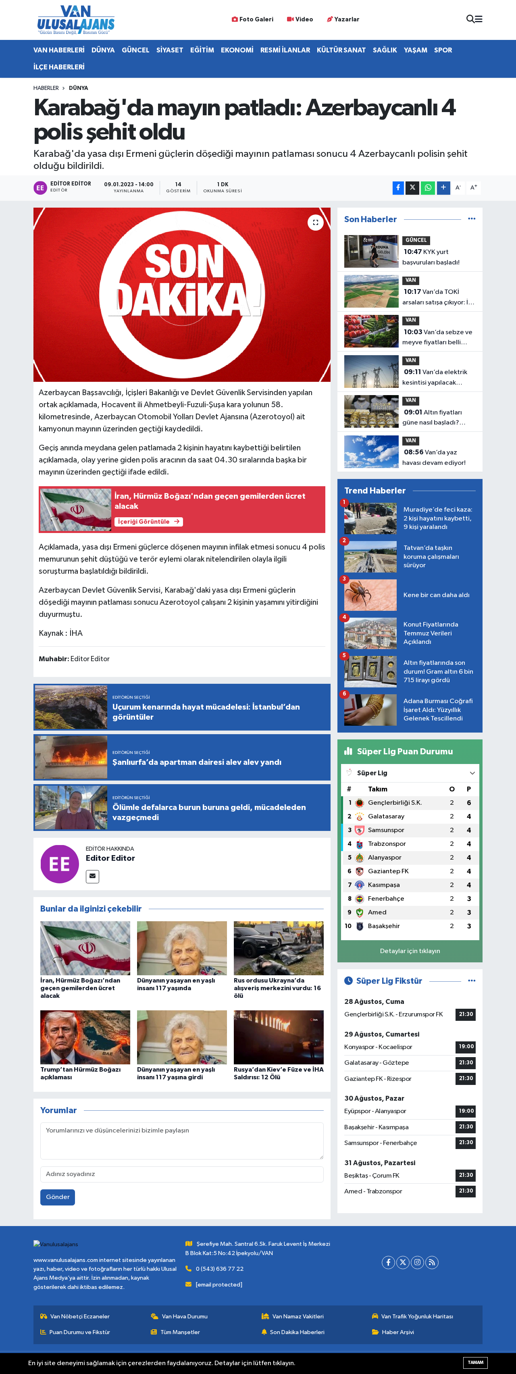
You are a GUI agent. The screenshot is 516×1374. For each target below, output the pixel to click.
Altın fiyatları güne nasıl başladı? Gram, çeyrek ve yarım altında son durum (435, 418)
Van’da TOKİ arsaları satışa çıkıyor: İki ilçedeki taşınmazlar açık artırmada (437, 298)
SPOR (443, 50)
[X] (403, 1262)
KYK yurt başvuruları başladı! (431, 257)
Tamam (475, 1362)
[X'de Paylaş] (412, 188)
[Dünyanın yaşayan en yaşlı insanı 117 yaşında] (182, 948)
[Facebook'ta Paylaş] (398, 188)
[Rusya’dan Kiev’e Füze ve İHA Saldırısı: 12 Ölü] (279, 1037)
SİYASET (169, 50)
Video (304, 20)
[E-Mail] (92, 876)
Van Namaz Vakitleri (298, 1317)
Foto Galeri (256, 20)
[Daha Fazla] (443, 188)
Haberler (46, 88)
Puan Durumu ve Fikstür (80, 1332)
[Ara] (470, 20)
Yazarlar (347, 20)
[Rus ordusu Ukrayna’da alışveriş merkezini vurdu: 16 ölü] (279, 948)
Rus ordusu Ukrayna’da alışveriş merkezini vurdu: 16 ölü (277, 988)
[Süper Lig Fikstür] (472, 981)
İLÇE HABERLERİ (59, 67)
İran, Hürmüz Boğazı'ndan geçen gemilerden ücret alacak (80, 988)
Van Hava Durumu (185, 1317)
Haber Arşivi (398, 1332)
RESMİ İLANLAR (285, 50)
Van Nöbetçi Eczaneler (80, 1317)
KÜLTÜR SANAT (341, 50)
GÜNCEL (136, 50)
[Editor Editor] (59, 863)
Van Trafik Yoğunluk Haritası (417, 1317)
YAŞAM (415, 50)
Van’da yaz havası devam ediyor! (434, 457)
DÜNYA (103, 50)
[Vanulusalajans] (75, 20)
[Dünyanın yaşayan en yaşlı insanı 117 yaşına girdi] (182, 1037)
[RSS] (432, 1262)
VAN (411, 280)
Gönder (58, 1197)
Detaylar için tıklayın (410, 951)
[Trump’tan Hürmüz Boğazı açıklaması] (85, 1037)
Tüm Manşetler (180, 1332)
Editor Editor (110, 858)
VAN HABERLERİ (59, 50)
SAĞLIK (385, 50)
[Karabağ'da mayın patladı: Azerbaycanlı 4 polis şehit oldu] (182, 295)
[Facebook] (388, 1262)
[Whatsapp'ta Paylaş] (428, 188)
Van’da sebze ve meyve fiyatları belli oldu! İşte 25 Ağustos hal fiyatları (439, 338)
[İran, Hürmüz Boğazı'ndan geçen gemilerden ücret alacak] (85, 948)
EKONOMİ (237, 50)
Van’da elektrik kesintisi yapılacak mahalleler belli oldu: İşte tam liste (434, 378)
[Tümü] (472, 219)
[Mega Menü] (479, 20)
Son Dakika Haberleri (297, 1332)
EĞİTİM (202, 50)
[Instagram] (417, 1262)
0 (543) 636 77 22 (219, 1269)
